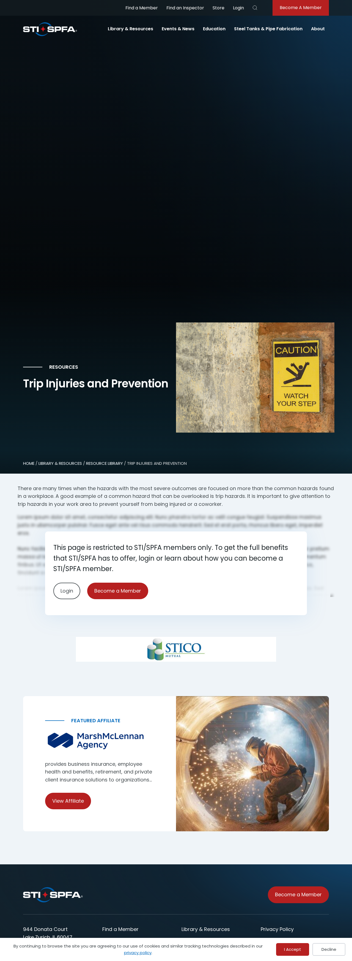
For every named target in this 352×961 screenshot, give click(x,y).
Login (238, 8)
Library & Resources (60, 463)
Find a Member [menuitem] (141, 8)
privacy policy (138, 952)
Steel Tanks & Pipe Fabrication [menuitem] (268, 29)
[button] (255, 7)
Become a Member (117, 590)
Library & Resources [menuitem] (130, 29)
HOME (28, 463)
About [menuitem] (318, 29)
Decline (328, 949)
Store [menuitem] (218, 8)
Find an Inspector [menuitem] (185, 8)
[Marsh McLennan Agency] (99, 741)
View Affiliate (68, 800)
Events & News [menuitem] (178, 29)
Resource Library (104, 463)
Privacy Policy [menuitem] (277, 929)
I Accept (292, 949)
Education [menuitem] (214, 29)
